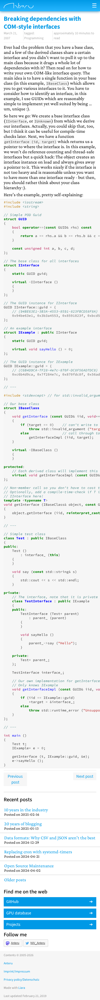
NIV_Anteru (37, 943)
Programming (33, 38)
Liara (21, 988)
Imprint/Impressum (17, 971)
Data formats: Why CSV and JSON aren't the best (49, 840)
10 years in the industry (26, 812)
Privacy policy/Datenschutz (21, 979)
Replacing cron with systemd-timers (38, 854)
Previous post (15, 779)
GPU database (18, 913)
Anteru (15, 943)
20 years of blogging (23, 826)
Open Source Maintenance (29, 868)
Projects (13, 924)
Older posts (15, 879)
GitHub (12, 902)
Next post (84, 776)
